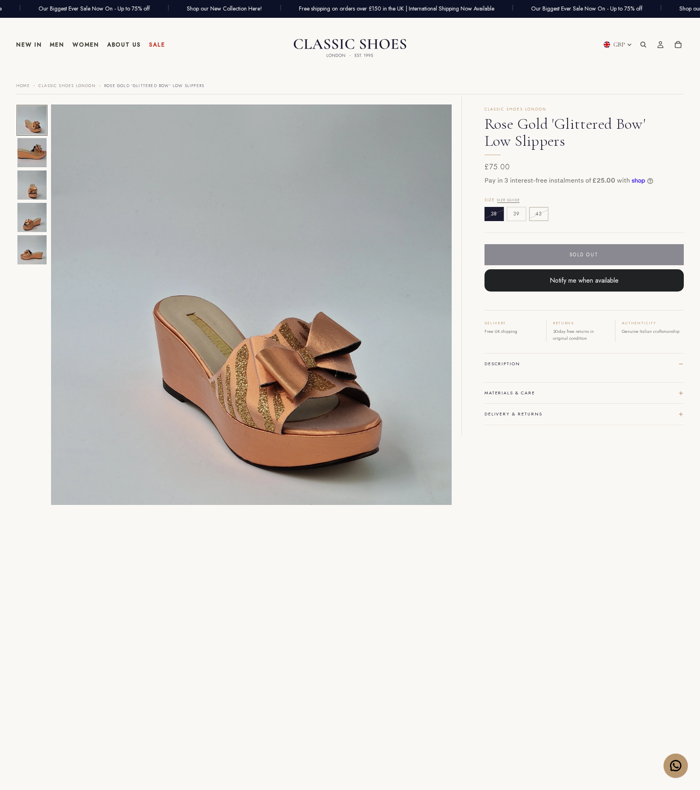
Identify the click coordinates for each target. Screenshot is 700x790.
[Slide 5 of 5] (32, 249)
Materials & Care (509, 393)
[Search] (643, 44)
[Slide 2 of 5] (32, 152)
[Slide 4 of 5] (32, 217)
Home (23, 86)
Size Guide (508, 200)
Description (502, 363)
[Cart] (678, 44)
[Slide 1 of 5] (32, 120)
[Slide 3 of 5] (32, 185)
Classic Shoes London (67, 86)
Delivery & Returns (513, 414)
